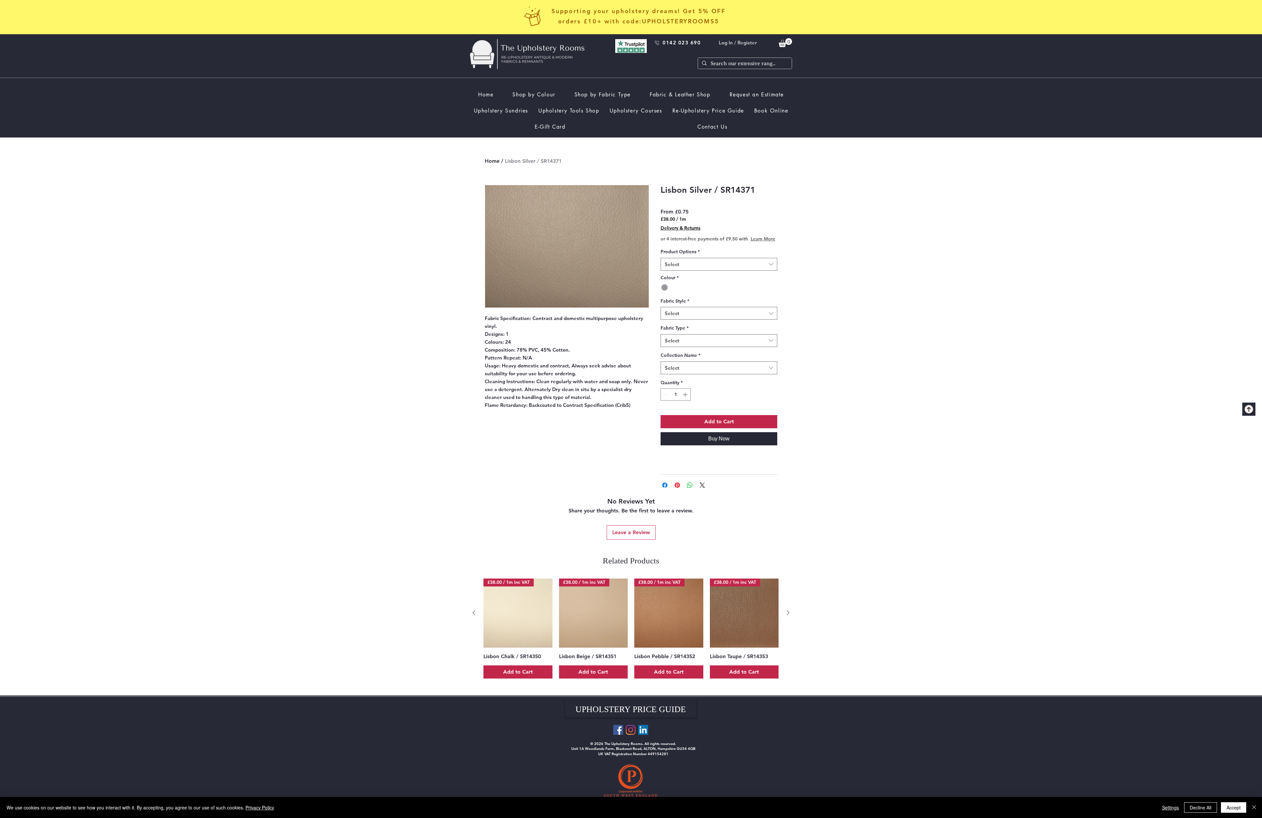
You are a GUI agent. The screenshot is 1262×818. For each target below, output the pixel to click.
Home (492, 161)
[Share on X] (702, 492)
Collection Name (680, 362)
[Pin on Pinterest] (677, 492)
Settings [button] (1170, 807)
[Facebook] (618, 736)
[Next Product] (788, 619)
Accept (1234, 807)
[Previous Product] (474, 619)
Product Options (680, 258)
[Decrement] (666, 401)
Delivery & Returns (680, 228)
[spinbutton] (676, 401)
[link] (785, 42)
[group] (631, 635)
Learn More (711, 245)
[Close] (1254, 807)
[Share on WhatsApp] (690, 492)
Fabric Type (675, 334)
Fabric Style (675, 307)
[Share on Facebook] (665, 492)
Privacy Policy (259, 807)
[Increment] (686, 401)
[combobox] (719, 270)
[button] (630, 716)
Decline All (1200, 807)
